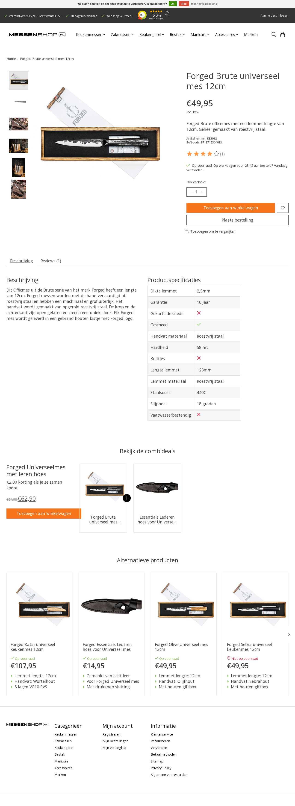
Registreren (112, 734)
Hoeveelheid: (196, 182)
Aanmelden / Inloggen (275, 16)
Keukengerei (63, 747)
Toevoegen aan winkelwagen (231, 207)
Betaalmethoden (164, 754)
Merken (251, 34)
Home (11, 58)
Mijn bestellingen (115, 741)
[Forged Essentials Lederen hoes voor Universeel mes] (157, 487)
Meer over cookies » (204, 4)
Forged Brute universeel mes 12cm (103, 519)
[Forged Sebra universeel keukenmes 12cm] (256, 605)
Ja (172, 4)
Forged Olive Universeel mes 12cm (181, 647)
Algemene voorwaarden (169, 774)
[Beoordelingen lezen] (203, 154)
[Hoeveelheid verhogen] (201, 192)
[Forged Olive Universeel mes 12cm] (183, 605)
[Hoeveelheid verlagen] (192, 192)
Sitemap (157, 761)
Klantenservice (162, 734)
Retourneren (160, 741)
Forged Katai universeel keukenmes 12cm (32, 647)
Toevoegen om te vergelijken (212, 231)
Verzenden (159, 747)
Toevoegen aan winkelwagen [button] (44, 513)
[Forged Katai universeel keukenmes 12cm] (39, 605)
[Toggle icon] (273, 34)
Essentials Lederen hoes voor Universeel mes (157, 519)
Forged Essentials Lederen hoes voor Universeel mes (107, 647)
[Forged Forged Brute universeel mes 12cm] (103, 487)
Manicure (61, 761)
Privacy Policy (161, 767)
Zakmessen (63, 741)
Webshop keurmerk (119, 16)
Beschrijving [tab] (21, 260)
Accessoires (63, 767)
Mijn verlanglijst (115, 747)
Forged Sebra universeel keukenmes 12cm (249, 647)
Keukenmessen (65, 734)
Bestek (59, 754)
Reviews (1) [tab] (51, 260)
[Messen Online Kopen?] (37, 34)
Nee (184, 4)
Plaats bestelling (237, 220)
